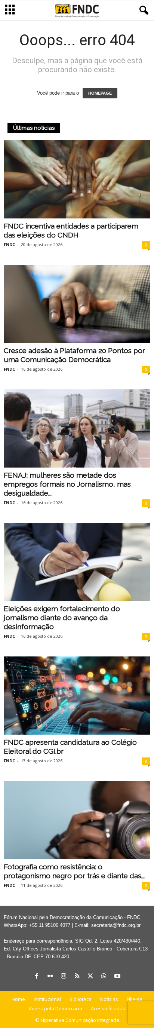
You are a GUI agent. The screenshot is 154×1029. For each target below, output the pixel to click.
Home (18, 999)
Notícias (109, 999)
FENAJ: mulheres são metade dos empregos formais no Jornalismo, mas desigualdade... (67, 484)
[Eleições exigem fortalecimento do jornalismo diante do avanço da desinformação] (77, 562)
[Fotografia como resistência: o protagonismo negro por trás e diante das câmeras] (77, 820)
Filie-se (134, 999)
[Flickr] (50, 976)
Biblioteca (81, 999)
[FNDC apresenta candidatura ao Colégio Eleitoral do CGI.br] (77, 695)
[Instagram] (64, 976)
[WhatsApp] (104, 976)
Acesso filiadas (108, 1008)
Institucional (47, 999)
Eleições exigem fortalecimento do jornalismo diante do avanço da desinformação (62, 617)
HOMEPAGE (100, 93)
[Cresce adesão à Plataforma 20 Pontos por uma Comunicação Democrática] (77, 304)
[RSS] (77, 976)
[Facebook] (37, 976)
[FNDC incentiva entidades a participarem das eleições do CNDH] (77, 179)
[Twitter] (90, 976)
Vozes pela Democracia (55, 1008)
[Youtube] (117, 976)
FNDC (9, 244)
